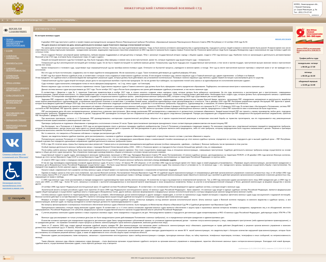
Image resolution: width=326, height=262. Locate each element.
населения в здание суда (13, 188)
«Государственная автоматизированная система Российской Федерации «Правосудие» (166, 258)
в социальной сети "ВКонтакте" (15, 157)
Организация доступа (12, 183)
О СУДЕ (9, 51)
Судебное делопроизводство (27, 20)
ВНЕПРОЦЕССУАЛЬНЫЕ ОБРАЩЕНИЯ (16, 127)
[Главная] (2, 20)
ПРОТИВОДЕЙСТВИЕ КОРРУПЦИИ (15, 114)
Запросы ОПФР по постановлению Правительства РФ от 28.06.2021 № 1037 (309, 50)
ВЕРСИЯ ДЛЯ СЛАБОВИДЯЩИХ (18, 30)
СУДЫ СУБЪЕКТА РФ (15, 95)
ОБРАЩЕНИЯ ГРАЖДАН (16, 120)
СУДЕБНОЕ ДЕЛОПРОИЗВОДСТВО (16, 69)
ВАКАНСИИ (11, 108)
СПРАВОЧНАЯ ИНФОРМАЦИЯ (12, 77)
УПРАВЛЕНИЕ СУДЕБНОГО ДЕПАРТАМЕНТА (17, 89)
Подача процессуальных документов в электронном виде (15, 42)
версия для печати (283, 39)
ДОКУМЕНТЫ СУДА (14, 63)
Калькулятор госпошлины (62, 20)
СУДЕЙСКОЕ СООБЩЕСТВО (12, 57)
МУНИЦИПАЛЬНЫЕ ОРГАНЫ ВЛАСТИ (14, 102)
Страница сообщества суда (14, 154)
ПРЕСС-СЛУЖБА (13, 83)
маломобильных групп (12, 185)
